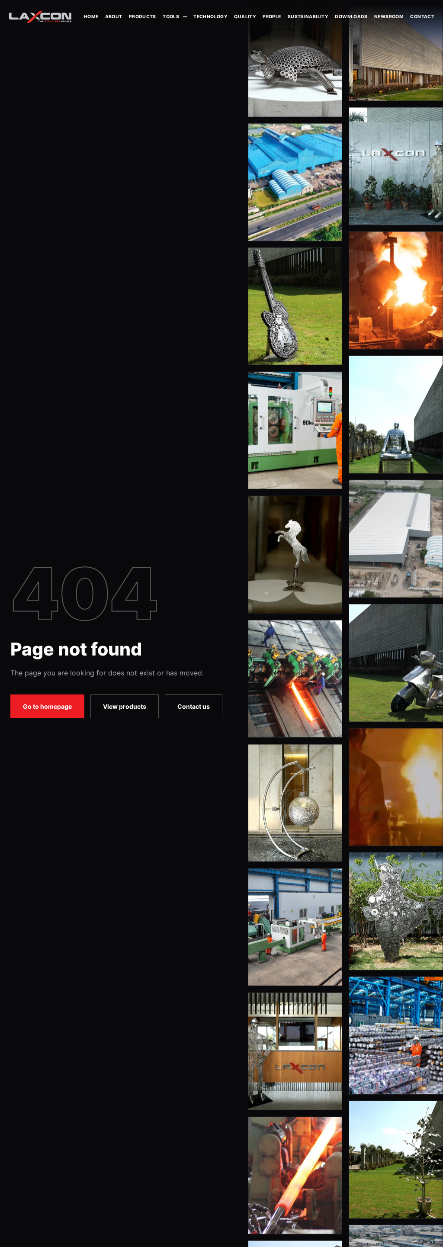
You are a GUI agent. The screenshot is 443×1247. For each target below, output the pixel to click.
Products (142, 16)
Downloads (351, 16)
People (272, 16)
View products (124, 706)
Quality (245, 16)
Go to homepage (47, 706)
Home (91, 16)
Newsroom (389, 16)
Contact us (193, 706)
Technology (210, 16)
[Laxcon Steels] (40, 16)
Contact (422, 16)
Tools (171, 16)
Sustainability (308, 16)
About (113, 16)
